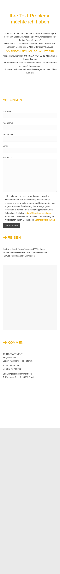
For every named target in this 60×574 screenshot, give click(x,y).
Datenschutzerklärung (45, 220)
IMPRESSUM (23, 571)
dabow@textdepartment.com (38, 213)
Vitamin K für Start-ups (24, 528)
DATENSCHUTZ (42, 571)
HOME (13, 571)
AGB (32, 571)
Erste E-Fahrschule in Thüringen (28, 552)
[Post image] (7, 531)
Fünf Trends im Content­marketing (29, 540)
